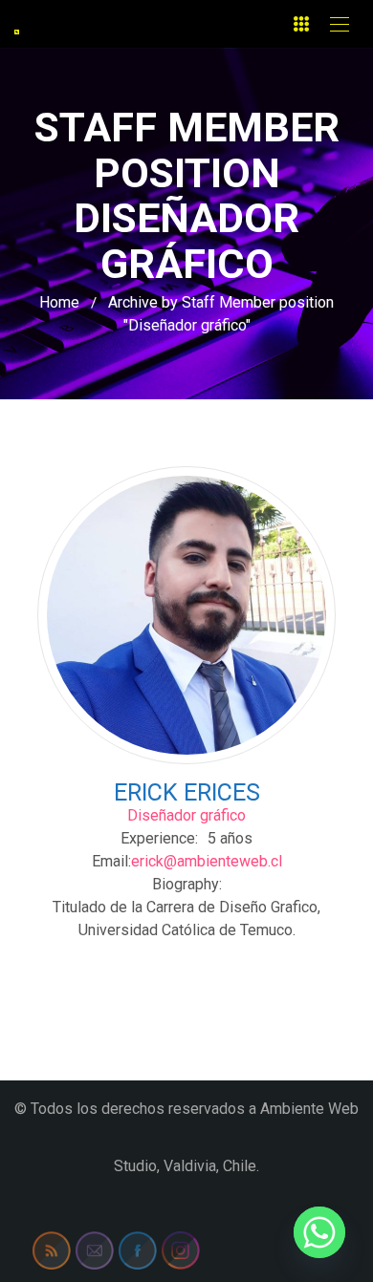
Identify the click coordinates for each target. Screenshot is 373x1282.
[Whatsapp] (319, 1232)
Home (59, 302)
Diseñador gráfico (186, 815)
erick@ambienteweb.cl (206, 861)
